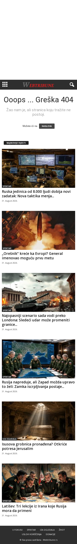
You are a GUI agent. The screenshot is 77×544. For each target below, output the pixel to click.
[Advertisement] (38, 39)
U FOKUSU (17, 529)
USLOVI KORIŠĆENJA (31, 534)
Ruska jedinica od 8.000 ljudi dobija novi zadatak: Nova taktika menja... (36, 193)
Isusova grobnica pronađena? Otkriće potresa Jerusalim (34, 446)
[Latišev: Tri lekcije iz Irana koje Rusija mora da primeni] (38, 483)
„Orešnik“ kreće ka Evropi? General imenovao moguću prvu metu (32, 255)
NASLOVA (47, 126)
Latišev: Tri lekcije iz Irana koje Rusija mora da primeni (34, 508)
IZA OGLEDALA (9, 439)
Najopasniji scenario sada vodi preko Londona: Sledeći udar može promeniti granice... (36, 320)
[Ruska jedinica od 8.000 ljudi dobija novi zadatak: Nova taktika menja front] (38, 168)
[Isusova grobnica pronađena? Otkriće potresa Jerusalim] (38, 420)
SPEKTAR (7, 186)
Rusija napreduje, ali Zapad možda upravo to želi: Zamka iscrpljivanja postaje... (38, 384)
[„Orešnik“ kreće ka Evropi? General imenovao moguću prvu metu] (38, 230)
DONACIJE (50, 534)
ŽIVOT (62, 529)
